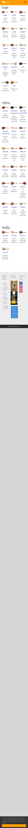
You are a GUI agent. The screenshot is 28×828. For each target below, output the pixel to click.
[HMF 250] (5, 107)
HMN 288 (22, 152)
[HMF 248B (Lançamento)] (22, 107)
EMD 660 (5, 32)
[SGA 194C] (14, 232)
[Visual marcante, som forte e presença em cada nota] (14, 293)
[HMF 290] (5, 166)
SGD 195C (22, 236)
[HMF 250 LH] (22, 183)
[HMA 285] (5, 183)
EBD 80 (14, 15)
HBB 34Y (14, 131)
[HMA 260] (14, 204)
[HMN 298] (14, 148)
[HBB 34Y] (14, 128)
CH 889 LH (14, 67)
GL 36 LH (5, 86)
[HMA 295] (22, 166)
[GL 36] (22, 63)
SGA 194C (14, 236)
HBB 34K (22, 131)
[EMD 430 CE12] (14, 45)
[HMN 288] (22, 148)
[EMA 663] (22, 12)
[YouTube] (20, 290)
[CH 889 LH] (14, 63)
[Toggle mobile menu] (25, 2)
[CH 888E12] (22, 28)
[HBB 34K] (22, 128)
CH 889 (5, 48)
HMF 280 (14, 170)
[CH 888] (14, 28)
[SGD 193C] (5, 249)
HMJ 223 (14, 187)
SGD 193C (5, 252)
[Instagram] (20, 287)
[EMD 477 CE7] (5, 63)
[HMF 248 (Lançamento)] (5, 128)
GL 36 (22, 67)
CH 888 (14, 32)
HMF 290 (5, 170)
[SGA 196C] (5, 232)
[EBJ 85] (5, 12)
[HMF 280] (14, 166)
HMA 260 (14, 207)
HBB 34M (5, 152)
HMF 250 (5, 111)
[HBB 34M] (5, 148)
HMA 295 (22, 170)
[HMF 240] (5, 204)
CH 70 (14, 86)
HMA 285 (5, 186)
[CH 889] (5, 45)
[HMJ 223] (14, 183)
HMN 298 (14, 152)
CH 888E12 (23, 32)
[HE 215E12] (22, 204)
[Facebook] (20, 283)
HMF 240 (5, 207)
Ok (14, 825)
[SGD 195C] (22, 232)
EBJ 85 (5, 15)
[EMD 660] (5, 28)
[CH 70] (14, 82)
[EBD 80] (14, 12)
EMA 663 (22, 15)
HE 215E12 (22, 207)
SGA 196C (5, 236)
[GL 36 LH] (5, 82)
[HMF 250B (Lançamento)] (14, 107)
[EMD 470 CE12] (22, 45)
